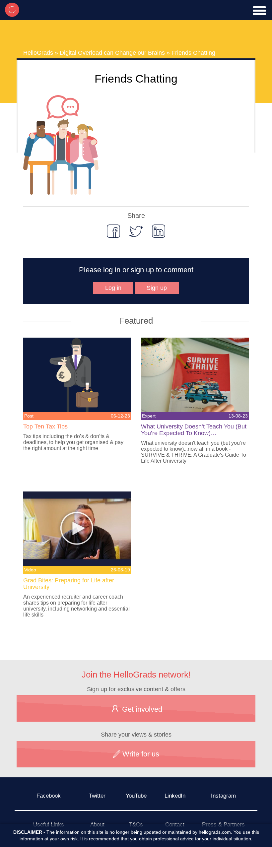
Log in (113, 288)
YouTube (136, 796)
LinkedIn (175, 796)
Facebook (48, 796)
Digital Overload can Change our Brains (112, 52)
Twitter (97, 796)
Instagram (223, 796)
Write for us (139, 754)
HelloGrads (38, 52)
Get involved (141, 709)
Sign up (157, 288)
